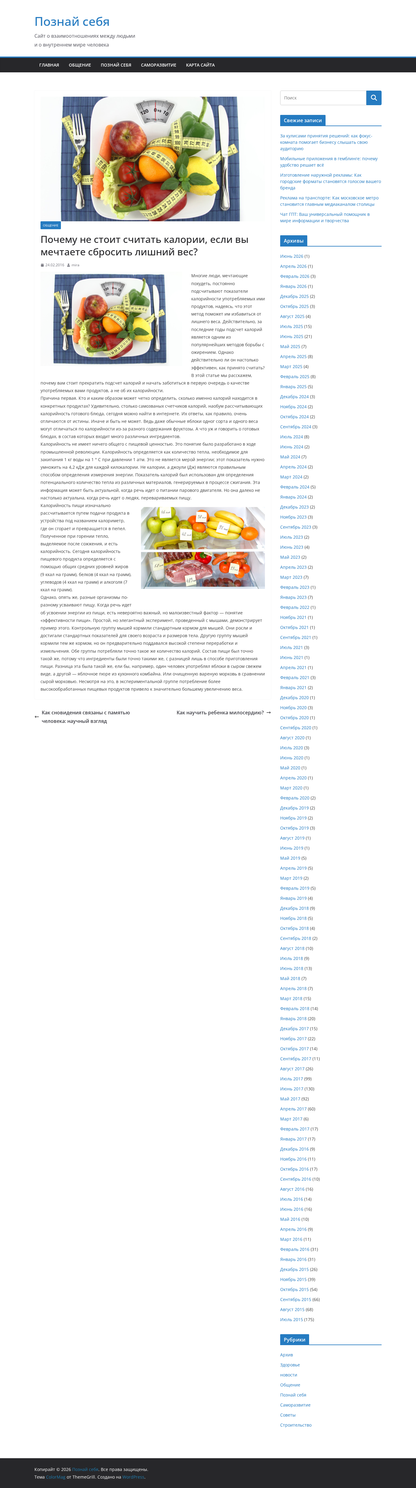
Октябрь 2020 (294, 717)
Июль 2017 (291, 1079)
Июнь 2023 (291, 547)
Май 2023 (290, 557)
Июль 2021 (291, 647)
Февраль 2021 (294, 677)
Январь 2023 (293, 597)
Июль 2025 (291, 326)
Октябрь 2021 (294, 627)
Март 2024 (291, 477)
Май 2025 (290, 346)
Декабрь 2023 (294, 507)
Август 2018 (292, 948)
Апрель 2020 (293, 778)
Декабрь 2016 (294, 1149)
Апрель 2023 (293, 567)
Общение (80, 65)
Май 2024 (290, 457)
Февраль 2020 (294, 798)
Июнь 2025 (291, 336)
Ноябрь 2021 (293, 617)
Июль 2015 (291, 1319)
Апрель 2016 (293, 1229)
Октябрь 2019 (294, 828)
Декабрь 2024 (294, 396)
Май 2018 (290, 978)
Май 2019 (290, 858)
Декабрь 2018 (294, 908)
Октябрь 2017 (294, 1048)
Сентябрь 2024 (295, 427)
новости (288, 1375)
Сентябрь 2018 (295, 938)
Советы (288, 1415)
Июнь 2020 (291, 758)
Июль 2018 (291, 958)
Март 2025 (291, 366)
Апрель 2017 (293, 1109)
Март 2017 (291, 1119)
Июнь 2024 (291, 447)
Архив (286, 1355)
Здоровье (290, 1365)
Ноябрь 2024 (293, 406)
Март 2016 (291, 1239)
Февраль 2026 (294, 276)
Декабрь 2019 (294, 808)
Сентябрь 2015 (295, 1299)
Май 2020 (290, 768)
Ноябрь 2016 (293, 1159)
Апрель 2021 (293, 667)
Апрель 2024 (293, 467)
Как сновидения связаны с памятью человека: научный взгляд (86, 717)
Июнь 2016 (291, 1209)
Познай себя (72, 21)
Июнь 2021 (291, 657)
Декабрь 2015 (294, 1269)
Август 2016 (292, 1189)
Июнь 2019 (291, 848)
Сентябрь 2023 (295, 527)
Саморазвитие (158, 65)
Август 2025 (292, 316)
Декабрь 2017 (294, 1028)
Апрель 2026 (293, 266)
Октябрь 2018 (294, 928)
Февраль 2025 (294, 376)
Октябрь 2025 (294, 306)
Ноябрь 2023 (293, 517)
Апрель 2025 (293, 356)
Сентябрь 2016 (295, 1179)
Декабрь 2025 (294, 296)
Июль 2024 (291, 437)
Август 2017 (292, 1069)
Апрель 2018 (293, 988)
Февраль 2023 (294, 587)
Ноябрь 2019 (293, 818)
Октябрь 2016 (294, 1169)
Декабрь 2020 (294, 697)
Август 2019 (292, 838)
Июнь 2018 (291, 968)
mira (75, 265)
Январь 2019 (293, 898)
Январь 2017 (293, 1139)
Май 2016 (290, 1219)
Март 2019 (291, 878)
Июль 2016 (291, 1199)
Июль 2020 (291, 748)
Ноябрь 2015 (293, 1279)
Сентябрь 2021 (295, 637)
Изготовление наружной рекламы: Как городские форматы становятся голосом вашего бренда (330, 181)
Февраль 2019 (294, 888)
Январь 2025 (293, 386)
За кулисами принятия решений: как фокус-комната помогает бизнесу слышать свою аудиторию (326, 142)
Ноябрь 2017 (293, 1038)
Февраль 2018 (294, 1008)
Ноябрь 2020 (293, 707)
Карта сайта (200, 65)
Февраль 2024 (294, 487)
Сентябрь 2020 (295, 727)
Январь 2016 (293, 1259)
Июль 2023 (291, 537)
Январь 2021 (293, 687)
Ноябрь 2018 (293, 918)
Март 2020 (291, 788)
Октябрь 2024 (294, 416)
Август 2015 (292, 1309)
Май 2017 (290, 1099)
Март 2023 (291, 577)
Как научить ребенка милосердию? (220, 712)
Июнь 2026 (291, 256)
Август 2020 (292, 738)
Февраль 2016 (294, 1249)
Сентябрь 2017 (295, 1059)
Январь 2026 (293, 286)
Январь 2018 (293, 1018)
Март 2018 (291, 998)
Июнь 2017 (291, 1089)
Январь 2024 (293, 497)
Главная (49, 65)
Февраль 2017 (294, 1129)
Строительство (296, 1425)
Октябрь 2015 (294, 1289)
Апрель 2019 (293, 868)
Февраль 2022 (294, 607)
